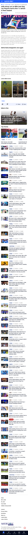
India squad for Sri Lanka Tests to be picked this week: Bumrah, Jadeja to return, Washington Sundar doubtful (13, 120)
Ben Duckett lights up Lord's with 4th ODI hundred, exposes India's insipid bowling (17, 438)
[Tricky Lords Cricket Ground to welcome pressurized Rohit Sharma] (4, 470)
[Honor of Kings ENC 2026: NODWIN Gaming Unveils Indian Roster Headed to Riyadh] (4, 154)
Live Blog (11, 419)
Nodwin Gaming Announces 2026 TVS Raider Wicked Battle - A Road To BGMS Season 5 (18, 396)
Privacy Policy (4, 511)
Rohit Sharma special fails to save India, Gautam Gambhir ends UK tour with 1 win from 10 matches (17, 388)
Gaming (10, 146)
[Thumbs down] (7, 104)
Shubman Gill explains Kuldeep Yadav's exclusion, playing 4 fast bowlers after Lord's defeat (18, 291)
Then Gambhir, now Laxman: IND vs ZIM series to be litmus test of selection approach (18, 257)
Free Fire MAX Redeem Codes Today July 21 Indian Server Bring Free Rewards (17, 205)
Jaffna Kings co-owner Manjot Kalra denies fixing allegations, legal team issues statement (17, 445)
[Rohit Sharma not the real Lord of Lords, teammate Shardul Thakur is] (4, 345)
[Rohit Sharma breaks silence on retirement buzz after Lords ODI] (4, 325)
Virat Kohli (3, 503)
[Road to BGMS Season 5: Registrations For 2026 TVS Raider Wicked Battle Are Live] (4, 183)
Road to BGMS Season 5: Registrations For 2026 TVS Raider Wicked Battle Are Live (18, 184)
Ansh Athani (5, 12)
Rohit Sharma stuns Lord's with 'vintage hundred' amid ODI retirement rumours (18, 409)
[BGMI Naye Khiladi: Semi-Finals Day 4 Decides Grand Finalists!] (4, 176)
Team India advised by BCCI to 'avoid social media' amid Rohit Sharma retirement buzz (17, 491)
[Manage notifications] (25, 528)
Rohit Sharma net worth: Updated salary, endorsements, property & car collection (17, 465)
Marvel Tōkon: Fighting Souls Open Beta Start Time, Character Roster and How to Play (18, 227)
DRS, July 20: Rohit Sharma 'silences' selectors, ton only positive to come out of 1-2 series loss (17, 373)
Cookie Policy (4, 517)
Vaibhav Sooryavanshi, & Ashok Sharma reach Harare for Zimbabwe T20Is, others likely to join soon (18, 320)
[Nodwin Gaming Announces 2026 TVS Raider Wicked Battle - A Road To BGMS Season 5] (4, 395)
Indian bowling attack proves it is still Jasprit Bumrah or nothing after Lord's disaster (17, 430)
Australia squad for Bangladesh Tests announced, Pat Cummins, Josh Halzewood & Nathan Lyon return (17, 212)
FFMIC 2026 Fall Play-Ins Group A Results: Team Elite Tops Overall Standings (16, 234)
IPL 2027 (3, 501)
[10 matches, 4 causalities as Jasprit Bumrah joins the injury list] (4, 451)
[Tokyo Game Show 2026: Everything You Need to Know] (4, 457)
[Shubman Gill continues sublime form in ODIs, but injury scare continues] (4, 415)
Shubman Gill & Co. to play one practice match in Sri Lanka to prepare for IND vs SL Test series (18, 306)
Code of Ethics (4, 519)
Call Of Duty (11, 246)
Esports (10, 152)
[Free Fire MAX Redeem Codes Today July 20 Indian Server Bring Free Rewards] (4, 380)
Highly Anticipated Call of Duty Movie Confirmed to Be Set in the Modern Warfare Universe (17, 478)
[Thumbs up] (2, 104)
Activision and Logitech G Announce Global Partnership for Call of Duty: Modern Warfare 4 (17, 249)
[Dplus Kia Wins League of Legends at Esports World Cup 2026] (4, 366)
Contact (3, 509)
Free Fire (11, 201)
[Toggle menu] (2, 1)
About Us (3, 515)
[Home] (9, 1)
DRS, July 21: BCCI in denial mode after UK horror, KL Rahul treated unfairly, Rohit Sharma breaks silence (17, 220)
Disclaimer (3, 513)
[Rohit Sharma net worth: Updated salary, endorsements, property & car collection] (4, 464)
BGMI (10, 174)
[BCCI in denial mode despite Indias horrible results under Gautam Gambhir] (4, 312)
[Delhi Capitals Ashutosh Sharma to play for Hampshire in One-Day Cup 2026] (4, 270)
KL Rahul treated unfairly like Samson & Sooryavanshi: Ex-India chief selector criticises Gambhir (18, 242)
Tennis (3, 100)
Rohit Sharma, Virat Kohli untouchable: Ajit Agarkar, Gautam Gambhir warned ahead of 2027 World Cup (9, 142)
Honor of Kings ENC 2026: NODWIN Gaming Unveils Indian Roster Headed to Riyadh (17, 155)
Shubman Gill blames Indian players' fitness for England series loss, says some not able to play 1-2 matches (17, 360)
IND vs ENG (3, 499)
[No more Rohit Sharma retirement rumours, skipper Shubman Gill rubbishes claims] (4, 352)
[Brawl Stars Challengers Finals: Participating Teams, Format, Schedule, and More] (4, 263)
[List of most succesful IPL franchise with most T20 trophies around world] (4, 484)
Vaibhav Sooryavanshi (6, 505)
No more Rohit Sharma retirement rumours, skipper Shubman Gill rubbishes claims (16, 353)
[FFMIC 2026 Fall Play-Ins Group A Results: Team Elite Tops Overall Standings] (4, 234)
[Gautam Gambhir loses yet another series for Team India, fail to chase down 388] (4, 422)
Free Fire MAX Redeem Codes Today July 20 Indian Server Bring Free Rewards (17, 381)
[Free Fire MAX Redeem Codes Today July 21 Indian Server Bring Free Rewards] (4, 204)
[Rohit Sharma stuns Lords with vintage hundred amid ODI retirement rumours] (4, 408)
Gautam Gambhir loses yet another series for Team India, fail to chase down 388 (17, 423)
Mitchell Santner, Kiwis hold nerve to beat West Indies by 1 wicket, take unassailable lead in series (17, 333)
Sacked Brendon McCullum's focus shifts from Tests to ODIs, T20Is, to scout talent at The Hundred (17, 197)
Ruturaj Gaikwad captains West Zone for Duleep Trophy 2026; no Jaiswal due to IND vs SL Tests (18, 299)
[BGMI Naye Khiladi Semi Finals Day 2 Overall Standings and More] (4, 402)
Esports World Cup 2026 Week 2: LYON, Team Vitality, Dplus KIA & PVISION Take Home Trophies (17, 284)
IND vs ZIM (9, 533)
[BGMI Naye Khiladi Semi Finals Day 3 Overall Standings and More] (4, 190)
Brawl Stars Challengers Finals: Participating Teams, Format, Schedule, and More (18, 264)
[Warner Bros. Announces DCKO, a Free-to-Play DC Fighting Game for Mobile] (4, 148)
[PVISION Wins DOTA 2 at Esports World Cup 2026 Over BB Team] (4, 339)
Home (2, 497)
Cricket (24, 111)
